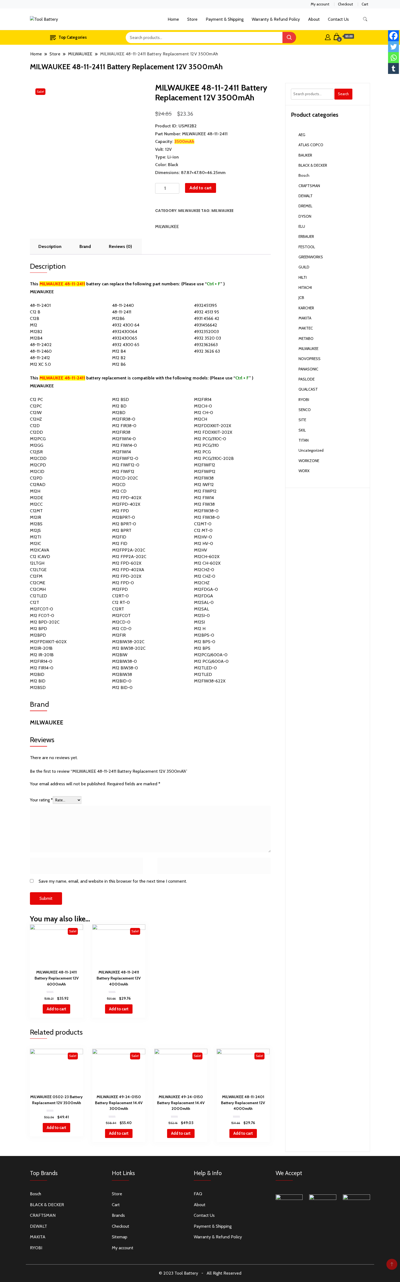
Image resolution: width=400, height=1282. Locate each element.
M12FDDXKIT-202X (212, 425)
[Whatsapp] (393, 57)
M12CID (37, 471)
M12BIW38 (122, 674)
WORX (304, 470)
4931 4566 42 (206, 318)
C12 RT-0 (121, 602)
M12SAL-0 (204, 602)
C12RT (118, 609)
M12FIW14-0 (124, 438)
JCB (301, 297)
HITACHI (305, 287)
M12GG (36, 445)
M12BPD (38, 635)
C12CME (37, 582)
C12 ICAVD (40, 556)
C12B (34, 318)
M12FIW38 (204, 478)
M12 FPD (120, 510)
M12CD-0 (121, 622)
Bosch (304, 175)
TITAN (304, 440)
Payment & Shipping (225, 19)
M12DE (36, 497)
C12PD (36, 478)
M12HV (200, 550)
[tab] (50, 246)
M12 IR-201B (42, 654)
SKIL (302, 430)
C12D (35, 425)
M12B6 (118, 318)
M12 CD (119, 491)
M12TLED (203, 674)
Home (173, 19)
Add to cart (200, 187)
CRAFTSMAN (309, 185)
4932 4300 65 (125, 344)
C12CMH (38, 589)
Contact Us (338, 19)
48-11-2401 (40, 305)
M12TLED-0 (205, 667)
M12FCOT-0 (41, 609)
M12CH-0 (203, 406)
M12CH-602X (206, 556)
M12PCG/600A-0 (210, 654)
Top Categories (73, 37)
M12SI (199, 622)
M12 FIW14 (204, 497)
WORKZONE (309, 460)
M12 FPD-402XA (128, 569)
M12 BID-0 (122, 687)
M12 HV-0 (203, 543)
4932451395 (205, 305)
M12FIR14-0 (41, 661)
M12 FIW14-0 (124, 445)
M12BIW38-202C (128, 641)
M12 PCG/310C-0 (210, 438)
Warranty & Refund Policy (276, 19)
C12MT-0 (202, 523)
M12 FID (119, 543)
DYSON (305, 216)
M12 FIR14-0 (41, 667)
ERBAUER (306, 236)
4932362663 (206, 344)
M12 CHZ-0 (204, 576)
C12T (34, 602)
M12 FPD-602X (126, 563)
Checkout (345, 4)
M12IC (35, 543)
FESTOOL (307, 246)
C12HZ (36, 419)
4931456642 (205, 325)
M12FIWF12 (204, 465)
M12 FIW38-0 (207, 517)
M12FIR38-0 (123, 419)
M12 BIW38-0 (125, 667)
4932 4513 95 (206, 311)
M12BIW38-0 (124, 661)
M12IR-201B (41, 648)
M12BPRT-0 (123, 517)
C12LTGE (38, 569)
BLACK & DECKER (313, 165)
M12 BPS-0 (204, 641)
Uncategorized (311, 450)
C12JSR (36, 451)
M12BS (36, 523)
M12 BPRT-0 (124, 523)
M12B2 (36, 331)
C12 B (35, 311)
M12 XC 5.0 (40, 364)
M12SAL (201, 609)
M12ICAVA (39, 550)
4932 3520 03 (207, 338)
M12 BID (37, 681)
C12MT (36, 510)
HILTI (303, 277)
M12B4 (36, 338)
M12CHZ (202, 582)
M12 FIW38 (204, 504)
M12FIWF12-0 (125, 458)
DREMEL (305, 205)
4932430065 (124, 338)
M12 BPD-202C (45, 622)
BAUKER (305, 155)
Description (49, 246)
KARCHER (306, 307)
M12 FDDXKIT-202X (213, 432)
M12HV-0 (203, 537)
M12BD (118, 412)
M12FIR (119, 635)
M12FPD (120, 589)
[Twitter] (393, 46)
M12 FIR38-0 (124, 425)
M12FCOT (121, 615)
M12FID (119, 537)
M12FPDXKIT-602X (48, 641)
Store (192, 19)
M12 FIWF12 (123, 471)
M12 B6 (119, 364)
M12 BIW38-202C (129, 648)
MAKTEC (306, 328)
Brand (85, 246)
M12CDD (38, 458)
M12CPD (38, 465)
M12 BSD (120, 399)
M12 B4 (119, 351)
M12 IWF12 (204, 484)
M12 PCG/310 (206, 445)
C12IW (36, 412)
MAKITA (305, 318)
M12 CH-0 (203, 412)
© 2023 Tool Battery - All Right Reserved (200, 1273)
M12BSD (38, 687)
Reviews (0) (120, 246)
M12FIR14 (202, 399)
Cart (365, 4)
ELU (302, 226)
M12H (35, 491)
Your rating (41, 799)
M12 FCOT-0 (42, 615)
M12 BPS (202, 648)
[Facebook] (393, 35)
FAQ (198, 1193)
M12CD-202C (125, 478)
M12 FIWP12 (205, 491)
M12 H (199, 628)
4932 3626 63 (207, 351)
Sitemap (119, 1236)
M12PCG (38, 438)
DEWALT (306, 195)
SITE (302, 419)
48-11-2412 (40, 357)
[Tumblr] (393, 68)
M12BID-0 (121, 681)
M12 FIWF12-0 (125, 465)
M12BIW (119, 654)
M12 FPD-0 (123, 582)
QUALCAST (308, 389)
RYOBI (304, 399)
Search (343, 94)
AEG (302, 134)
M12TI (35, 537)
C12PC (36, 406)
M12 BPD (38, 628)
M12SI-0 (202, 615)
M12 (33, 325)
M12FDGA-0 (206, 589)
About (314, 19)
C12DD (36, 432)
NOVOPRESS (310, 358)
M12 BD (119, 406)
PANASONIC (308, 369)
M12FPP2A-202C (128, 550)
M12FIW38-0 (206, 510)
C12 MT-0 (203, 530)
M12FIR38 (121, 432)
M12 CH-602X (207, 563)
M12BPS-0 (204, 635)
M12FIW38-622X (209, 681)
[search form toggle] (365, 19)
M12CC (36, 504)
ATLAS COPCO (311, 144)
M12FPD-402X (126, 504)
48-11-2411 (121, 311)
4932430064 (124, 331)
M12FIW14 (121, 451)
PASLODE (307, 379)
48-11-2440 (123, 305)
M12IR (35, 517)
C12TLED (38, 595)
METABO (306, 338)
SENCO (305, 409)
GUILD (304, 267)
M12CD (118, 484)
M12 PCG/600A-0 (211, 661)
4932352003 (206, 331)
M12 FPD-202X (126, 576)
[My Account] (328, 37)
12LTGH (37, 563)
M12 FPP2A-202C (129, 556)
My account (320, 4)
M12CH (200, 419)
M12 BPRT (121, 530)
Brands (118, 1215)
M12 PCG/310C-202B (214, 458)
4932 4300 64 (125, 325)
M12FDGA (203, 595)
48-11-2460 (41, 351)
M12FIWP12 (205, 471)
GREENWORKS (311, 256)
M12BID (37, 674)
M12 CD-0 (121, 628)
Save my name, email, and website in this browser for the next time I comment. (113, 881)
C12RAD (37, 484)
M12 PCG (202, 451)
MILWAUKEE (189, 210)
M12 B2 (119, 357)
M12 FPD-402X (126, 497)
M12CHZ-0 (204, 569)
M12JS (35, 530)
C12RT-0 (120, 595)
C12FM (36, 576)
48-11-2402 (41, 344)
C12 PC (36, 399)
